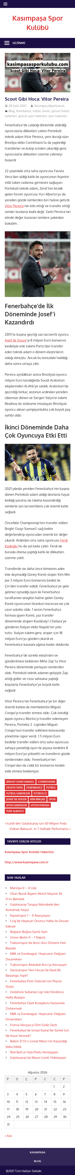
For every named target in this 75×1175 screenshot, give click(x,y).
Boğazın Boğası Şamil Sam (28, 932)
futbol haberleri (18, 793)
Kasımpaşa (37, 1152)
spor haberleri (57, 116)
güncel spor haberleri (32, 116)
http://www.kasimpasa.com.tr (27, 862)
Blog (12, 111)
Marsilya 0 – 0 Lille (23, 888)
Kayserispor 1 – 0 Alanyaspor (30, 915)
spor (52, 799)
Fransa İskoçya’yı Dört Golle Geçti (33, 1025)
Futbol (51, 787)
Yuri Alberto (15, 811)
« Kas (8, 1136)
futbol (37, 111)
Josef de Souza (15, 340)
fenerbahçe (23, 111)
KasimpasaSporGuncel (49, 106)
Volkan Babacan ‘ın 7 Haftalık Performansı (39, 829)
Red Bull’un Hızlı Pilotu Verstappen (34, 1052)
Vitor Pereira (14, 206)
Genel (46, 111)
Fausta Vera (14, 787)
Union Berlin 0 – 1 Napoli (27, 937)
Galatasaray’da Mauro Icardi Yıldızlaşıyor (38, 1058)
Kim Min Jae (37, 799)
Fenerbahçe (34, 787)
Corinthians (46, 781)
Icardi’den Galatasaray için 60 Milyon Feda (37, 823)
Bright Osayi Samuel (20, 781)
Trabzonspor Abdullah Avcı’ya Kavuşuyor (38, 965)
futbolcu (40, 793)
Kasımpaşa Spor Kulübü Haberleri (29, 852)
